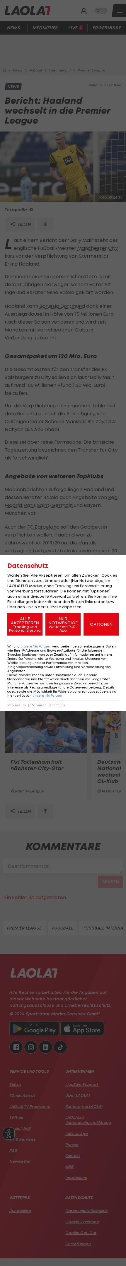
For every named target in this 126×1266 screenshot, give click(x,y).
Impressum (16, 705)
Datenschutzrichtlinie (48, 705)
